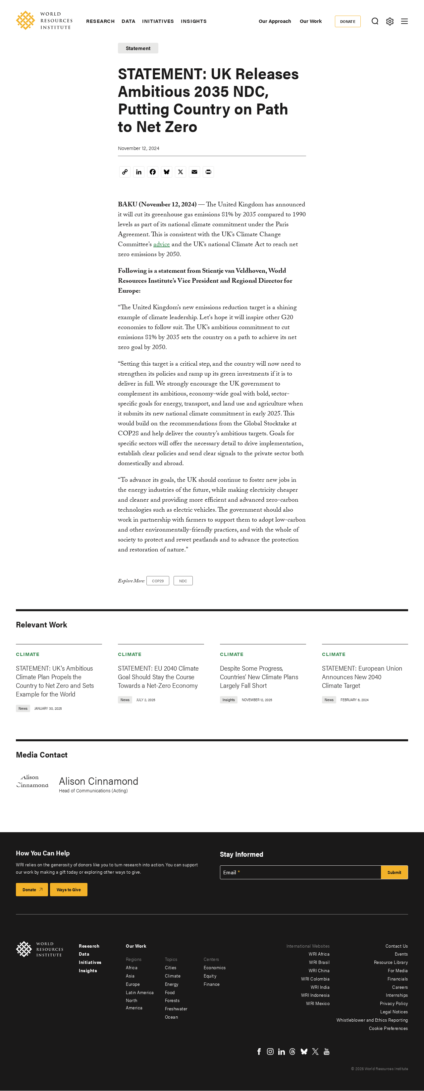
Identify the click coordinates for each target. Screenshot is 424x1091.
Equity (210, 975)
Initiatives (158, 21)
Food (170, 992)
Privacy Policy (394, 1003)
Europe (133, 984)
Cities (171, 967)
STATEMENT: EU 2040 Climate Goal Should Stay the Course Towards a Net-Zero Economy (158, 676)
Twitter (315, 1051)
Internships (397, 994)
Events (401, 953)
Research (100, 21)
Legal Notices (394, 1011)
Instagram (270, 1051)
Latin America (140, 992)
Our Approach (275, 20)
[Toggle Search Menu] (375, 21)
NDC (183, 581)
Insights (194, 21)
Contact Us (397, 945)
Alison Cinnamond (98, 780)
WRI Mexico (318, 1003)
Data (128, 21)
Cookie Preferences (388, 1028)
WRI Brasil (319, 962)
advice (161, 245)
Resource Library (391, 962)
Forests (172, 1000)
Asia (130, 975)
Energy (172, 984)
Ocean (171, 1016)
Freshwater (176, 1008)
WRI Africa (319, 953)
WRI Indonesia (315, 994)
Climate (27, 653)
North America (134, 1004)
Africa (131, 967)
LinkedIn (281, 1051)
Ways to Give (69, 889)
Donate (348, 21)
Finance (212, 984)
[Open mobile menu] (404, 21)
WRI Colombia (315, 978)
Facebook (259, 1051)
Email (230, 872)
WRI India (320, 986)
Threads (293, 1051)
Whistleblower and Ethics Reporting (372, 1019)
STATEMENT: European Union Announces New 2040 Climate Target (362, 676)
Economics (215, 967)
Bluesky (304, 1051)
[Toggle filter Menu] (390, 21)
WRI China (319, 970)
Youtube (326, 1051)
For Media (398, 970)
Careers (400, 986)
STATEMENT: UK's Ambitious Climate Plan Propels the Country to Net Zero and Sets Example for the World (55, 680)
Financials (398, 978)
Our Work (311, 20)
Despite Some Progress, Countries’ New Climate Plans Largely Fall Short (259, 676)
